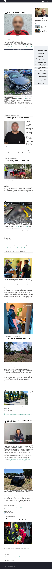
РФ (17, 251)
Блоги (24, 1)
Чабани (9, 516)
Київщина (6, 251)
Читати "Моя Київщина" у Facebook (18, 49)
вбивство (21, 336)
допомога (8, 560)
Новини (16, 1)
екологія (9, 385)
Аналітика (20, 1)
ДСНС (6, 560)
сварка (8, 158)
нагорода (11, 463)
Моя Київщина (17, 98)
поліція (6, 115)
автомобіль (8, 115)
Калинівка (12, 115)
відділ (25, 98)
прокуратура (9, 336)
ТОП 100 (36, 1)
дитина (19, 336)
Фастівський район (18, 115)
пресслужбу (26, 282)
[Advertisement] (18, 8)
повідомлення (26, 226)
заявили (26, 367)
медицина (6, 463)
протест (6, 385)
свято (9, 463)
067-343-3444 (25, 567)
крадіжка (14, 115)
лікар (13, 463)
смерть (7, 196)
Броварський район (14, 251)
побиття (10, 158)
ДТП (5, 196)
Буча (10, 251)
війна (18, 251)
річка (10, 385)
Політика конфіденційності (30, 1)
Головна (12, 1)
